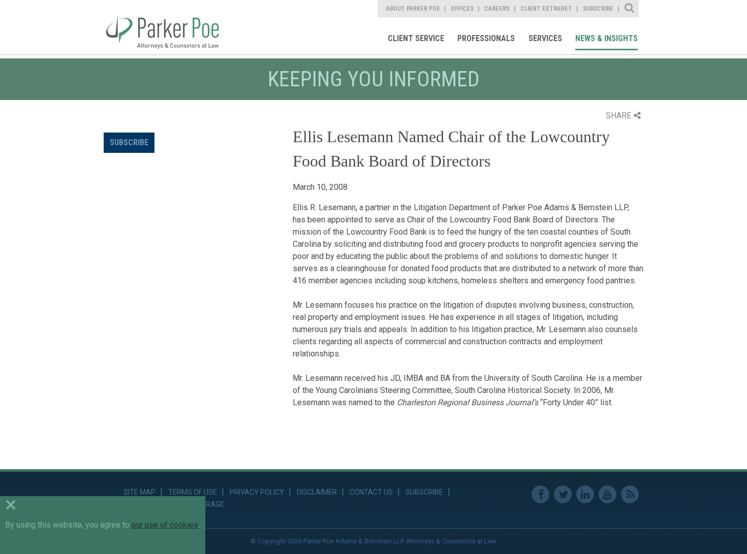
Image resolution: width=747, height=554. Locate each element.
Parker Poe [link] (168, 27)
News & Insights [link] (606, 38)
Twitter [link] (563, 494)
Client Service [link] (416, 38)
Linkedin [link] (585, 494)
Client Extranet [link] (546, 8)
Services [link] (545, 38)
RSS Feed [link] (630, 494)
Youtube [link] (607, 494)
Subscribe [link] (598, 8)
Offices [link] (462, 8)
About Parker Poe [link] (413, 8)
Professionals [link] (486, 38)
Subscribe (129, 142)
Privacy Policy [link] (257, 492)
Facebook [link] (540, 494)
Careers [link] (497, 8)
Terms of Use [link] (192, 492)
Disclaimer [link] (317, 492)
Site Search (630, 8)
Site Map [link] (139, 492)
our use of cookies (165, 525)
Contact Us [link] (371, 492)
